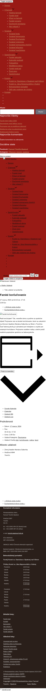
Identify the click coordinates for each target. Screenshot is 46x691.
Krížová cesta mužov (12, 307)
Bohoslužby (6, 624)
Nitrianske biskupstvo (9, 646)
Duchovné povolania (17, 24)
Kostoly (7, 78)
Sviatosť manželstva (17, 50)
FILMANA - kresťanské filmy (11, 661)
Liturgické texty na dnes (10, 641)
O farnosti (8, 10)
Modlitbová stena (15, 66)
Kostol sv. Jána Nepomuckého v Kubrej (24, 84)
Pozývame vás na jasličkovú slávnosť (13, 126)
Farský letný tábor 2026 (8, 121)
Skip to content (5, 156)
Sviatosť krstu (14, 34)
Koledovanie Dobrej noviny (9, 132)
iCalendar (7, 411)
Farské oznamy (15, 21)
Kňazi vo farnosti (15, 18)
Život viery (13, 71)
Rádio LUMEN (7, 651)
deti (17, 440)
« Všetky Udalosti (6, 285)
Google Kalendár (10, 408)
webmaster (6, 678)
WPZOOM (7, 687)
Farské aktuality (15, 57)
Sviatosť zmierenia (16, 42)
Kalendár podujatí (16, 60)
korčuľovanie (23, 440)
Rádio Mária (7, 654)
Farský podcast (15, 69)
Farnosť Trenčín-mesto (10, 649)
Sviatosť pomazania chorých (20, 45)
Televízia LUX (7, 656)
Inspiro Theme (22, 684)
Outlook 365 (8, 414)
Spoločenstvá (14, 74)
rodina (31, 440)
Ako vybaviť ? (14, 27)
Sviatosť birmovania (17, 36)
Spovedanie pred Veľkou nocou (11, 123)
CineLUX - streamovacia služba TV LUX (15, 659)
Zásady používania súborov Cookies (14, 676)
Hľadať (2, 108)
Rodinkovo (6, 667)
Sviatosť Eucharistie (17, 39)
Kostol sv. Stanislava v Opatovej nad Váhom (26, 81)
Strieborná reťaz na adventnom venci (13, 129)
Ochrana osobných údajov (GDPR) (13, 674)
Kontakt (7, 92)
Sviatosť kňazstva (16, 48)
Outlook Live (8, 417)
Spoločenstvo (9, 55)
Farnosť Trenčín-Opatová (18, 149)
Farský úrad (13, 16)
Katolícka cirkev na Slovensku (12, 644)
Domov (7, 6)
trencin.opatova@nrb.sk (15, 533)
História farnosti (15, 13)
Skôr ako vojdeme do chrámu (20, 90)
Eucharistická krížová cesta (14, 310)
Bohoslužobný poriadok (18, 87)
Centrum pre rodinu (9, 664)
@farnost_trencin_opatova (19, 152)
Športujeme (22, 437)
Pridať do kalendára (7, 371)
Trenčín (18, 664)
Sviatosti (7, 31)
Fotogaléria (13, 63)
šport (36, 440)
